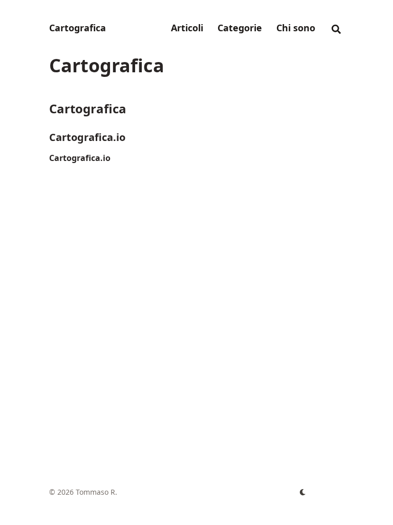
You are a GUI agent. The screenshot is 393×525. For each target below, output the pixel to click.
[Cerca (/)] (336, 28)
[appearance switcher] (303, 492)
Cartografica (77, 28)
